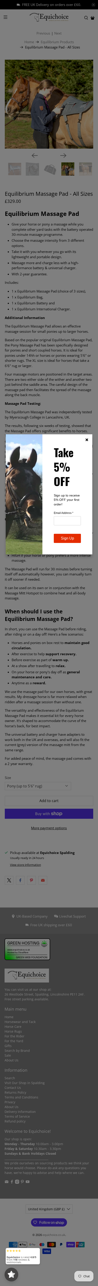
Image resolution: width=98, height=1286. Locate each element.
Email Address (63, 513)
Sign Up (67, 538)
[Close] (86, 439)
